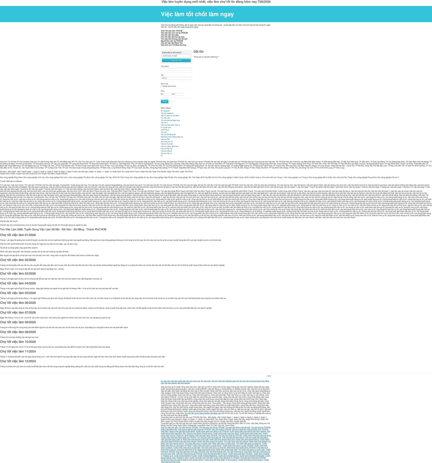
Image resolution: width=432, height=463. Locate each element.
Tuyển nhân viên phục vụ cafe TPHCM (237, 445)
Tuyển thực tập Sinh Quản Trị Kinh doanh (220, 459)
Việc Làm (164, 132)
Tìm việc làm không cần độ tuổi (237, 427)
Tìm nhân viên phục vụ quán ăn (248, 443)
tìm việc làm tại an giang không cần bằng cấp (203, 413)
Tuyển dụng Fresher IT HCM (185, 455)
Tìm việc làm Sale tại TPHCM (230, 435)
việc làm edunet (170, 383)
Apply (165, 101)
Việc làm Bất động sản (168, 134)
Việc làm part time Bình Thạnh (215, 453)
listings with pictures (169, 86)
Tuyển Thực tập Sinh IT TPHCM (226, 457)
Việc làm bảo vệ (166, 153)
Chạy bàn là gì (262, 447)
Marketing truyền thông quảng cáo (172, 137)
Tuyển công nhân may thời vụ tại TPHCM (212, 431)
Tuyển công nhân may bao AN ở (226, 433)
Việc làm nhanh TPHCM (221, 429)
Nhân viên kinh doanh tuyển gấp (196, 439)
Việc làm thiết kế (166, 151)
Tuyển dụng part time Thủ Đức (240, 453)
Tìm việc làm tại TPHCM (188, 427)
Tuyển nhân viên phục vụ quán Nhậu (207, 445)
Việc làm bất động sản (227, 381)
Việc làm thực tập (166, 144)
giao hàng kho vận (167, 141)
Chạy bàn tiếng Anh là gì (186, 449)
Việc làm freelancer (167, 113)
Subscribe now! (176, 60)
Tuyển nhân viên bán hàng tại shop (257, 435)
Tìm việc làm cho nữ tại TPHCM (211, 427)
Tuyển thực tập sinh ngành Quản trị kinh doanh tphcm (182, 459)
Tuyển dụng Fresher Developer (252, 455)
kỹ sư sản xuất (166, 127)
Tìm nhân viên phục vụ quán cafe (198, 443)
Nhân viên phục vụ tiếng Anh (223, 443)
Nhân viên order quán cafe (226, 449)
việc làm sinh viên (193, 381)
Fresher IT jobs (183, 457)
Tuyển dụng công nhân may (251, 433)
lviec (209, 381)
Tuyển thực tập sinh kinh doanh (250, 459)
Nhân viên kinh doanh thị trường (210, 441)
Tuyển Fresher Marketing (207, 455)
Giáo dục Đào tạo (166, 148)
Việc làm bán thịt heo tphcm (233, 437)
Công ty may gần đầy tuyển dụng (182, 431)
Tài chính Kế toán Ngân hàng (170, 120)
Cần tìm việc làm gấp (169, 427)
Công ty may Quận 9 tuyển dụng (199, 433)
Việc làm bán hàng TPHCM (206, 435)
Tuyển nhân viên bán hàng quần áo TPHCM (178, 437)
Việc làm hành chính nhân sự (170, 125)
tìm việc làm (165, 381)
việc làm (174, 381)
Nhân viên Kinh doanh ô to (260, 441)
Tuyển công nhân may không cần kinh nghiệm (247, 431)
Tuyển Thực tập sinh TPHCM (201, 457)
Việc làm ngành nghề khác (169, 146)
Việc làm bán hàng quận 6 (171, 439)
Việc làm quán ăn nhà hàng (170, 115)
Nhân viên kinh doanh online (172, 443)
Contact (269, 376)
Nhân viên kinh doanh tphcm (247, 439)
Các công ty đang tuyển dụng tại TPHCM (194, 429)
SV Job (204, 381)
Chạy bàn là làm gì (168, 449)
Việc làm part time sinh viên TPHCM (190, 451)
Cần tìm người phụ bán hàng (256, 437)
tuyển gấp (182, 381)
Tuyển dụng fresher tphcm (228, 455)
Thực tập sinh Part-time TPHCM (253, 457)
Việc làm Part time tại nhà (216, 451)
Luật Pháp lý (165, 130)
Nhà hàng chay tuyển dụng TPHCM (241, 447)
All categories (165, 111)
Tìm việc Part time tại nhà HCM (239, 451)
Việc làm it (164, 123)
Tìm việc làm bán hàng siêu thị (209, 437)
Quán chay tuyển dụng (206, 449)
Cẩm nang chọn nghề (189, 27)
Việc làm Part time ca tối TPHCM (189, 453)
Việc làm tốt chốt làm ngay (197, 14)
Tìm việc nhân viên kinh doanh (236, 441)
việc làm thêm (165, 139)
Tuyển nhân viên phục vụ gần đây (186, 447)
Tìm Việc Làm (165, 118)
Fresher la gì (168, 455)
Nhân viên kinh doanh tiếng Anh (222, 439)
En (162, 156)
